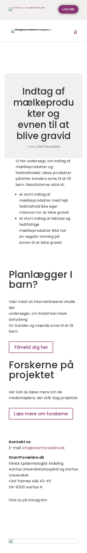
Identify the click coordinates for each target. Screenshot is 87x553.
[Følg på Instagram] (12, 513)
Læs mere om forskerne (41, 413)
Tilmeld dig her (31, 347)
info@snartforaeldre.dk (43, 448)
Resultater (52, 146)
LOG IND (68, 9)
